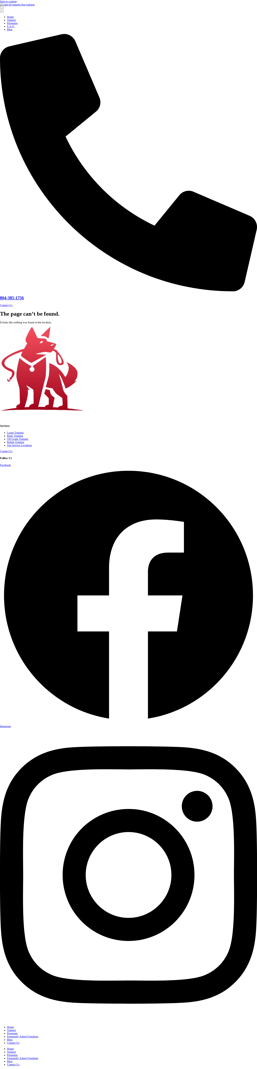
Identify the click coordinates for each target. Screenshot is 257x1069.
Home (10, 1027)
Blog (9, 1039)
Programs (12, 1033)
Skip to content (8, 1)
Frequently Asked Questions (22, 1036)
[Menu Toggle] (1, 9)
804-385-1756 (12, 298)
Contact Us (13, 1042)
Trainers (11, 1030)
